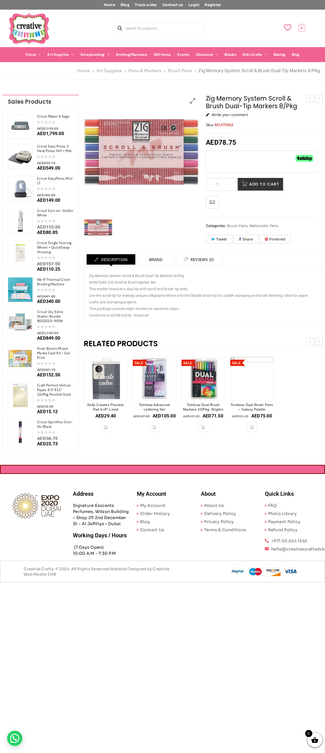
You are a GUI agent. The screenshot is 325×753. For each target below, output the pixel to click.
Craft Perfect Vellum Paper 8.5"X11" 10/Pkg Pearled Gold (54, 390)
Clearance (204, 54)
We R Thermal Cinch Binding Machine (53, 281)
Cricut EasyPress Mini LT (55, 180)
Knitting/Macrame (131, 54)
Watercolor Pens (264, 226)
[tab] (111, 259)
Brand (155, 259)
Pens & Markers (145, 71)
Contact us (172, 5)
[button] (33, 54)
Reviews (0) (201, 259)
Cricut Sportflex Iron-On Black (55, 424)
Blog (125, 5)
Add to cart (264, 184)
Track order (146, 5)
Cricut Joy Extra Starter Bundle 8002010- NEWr (50, 316)
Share (247, 239)
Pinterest (277, 239)
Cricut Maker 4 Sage (53, 116)
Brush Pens (180, 71)
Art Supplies (58, 54)
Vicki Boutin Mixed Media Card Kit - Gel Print (53, 353)
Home (109, 5)
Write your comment (230, 114)
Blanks (230, 54)
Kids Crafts (252, 54)
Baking (279, 54)
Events (183, 54)
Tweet (221, 239)
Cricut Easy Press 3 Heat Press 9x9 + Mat (54, 148)
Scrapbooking (92, 54)
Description (113, 259)
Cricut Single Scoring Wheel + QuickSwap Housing (54, 247)
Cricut (31, 54)
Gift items (162, 54)
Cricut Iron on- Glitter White (55, 212)
